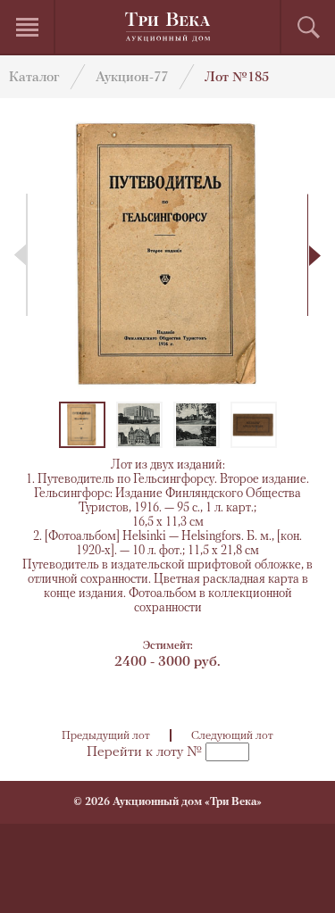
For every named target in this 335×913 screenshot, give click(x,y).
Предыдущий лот (106, 736)
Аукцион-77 (132, 78)
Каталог (34, 78)
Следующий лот (232, 736)
